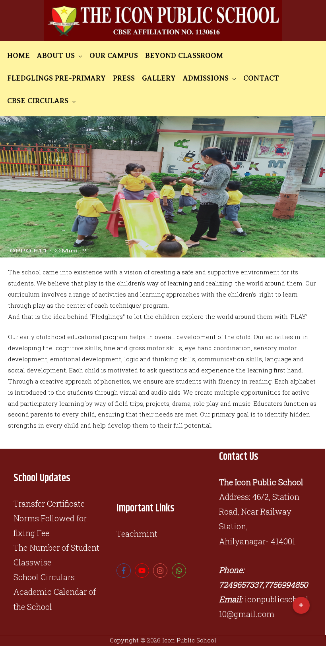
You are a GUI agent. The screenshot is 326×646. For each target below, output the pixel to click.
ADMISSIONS (206, 78)
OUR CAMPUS (113, 55)
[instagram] (161, 570)
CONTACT (261, 78)
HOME (18, 55)
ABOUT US (56, 56)
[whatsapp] (180, 570)
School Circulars (44, 577)
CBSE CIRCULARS (37, 101)
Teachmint (136, 533)
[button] (301, 605)
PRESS (124, 78)
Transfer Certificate (49, 503)
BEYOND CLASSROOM (184, 55)
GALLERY (159, 78)
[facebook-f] (124, 570)
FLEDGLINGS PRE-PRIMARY (56, 78)
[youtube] (143, 570)
